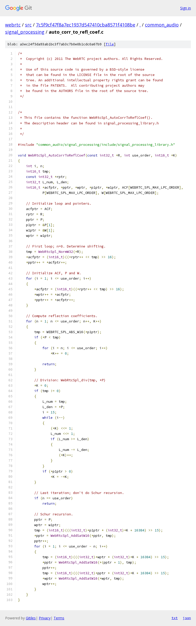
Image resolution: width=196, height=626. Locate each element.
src (28, 25)
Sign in (185, 8)
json (187, 618)
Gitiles (31, 618)
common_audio (162, 25)
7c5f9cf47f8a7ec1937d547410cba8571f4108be (85, 25)
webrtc (13, 25)
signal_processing (24, 32)
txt (175, 618)
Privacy (45, 618)
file (110, 44)
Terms (59, 618)
